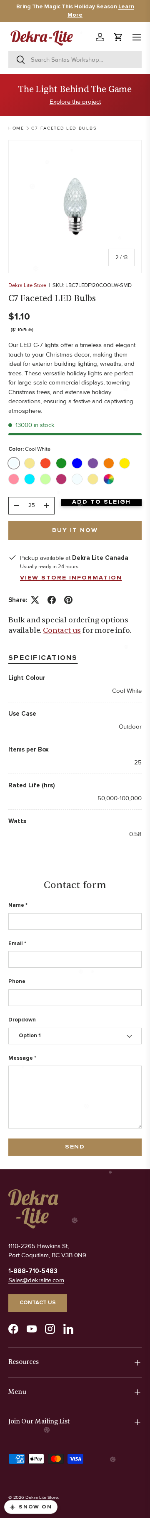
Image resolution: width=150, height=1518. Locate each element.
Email (15, 943)
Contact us (62, 630)
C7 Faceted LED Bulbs (63, 128)
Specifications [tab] (43, 658)
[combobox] (75, 59)
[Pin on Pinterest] (68, 600)
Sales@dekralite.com (36, 1280)
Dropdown (22, 1019)
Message (20, 1058)
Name (16, 905)
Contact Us (38, 1302)
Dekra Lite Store (27, 285)
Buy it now (75, 530)
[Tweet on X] (35, 600)
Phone (16, 981)
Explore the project (75, 101)
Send (75, 1146)
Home (16, 128)
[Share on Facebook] (51, 600)
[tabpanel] (75, 756)
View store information (71, 577)
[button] (118, 37)
